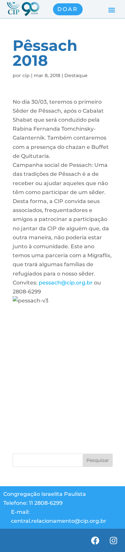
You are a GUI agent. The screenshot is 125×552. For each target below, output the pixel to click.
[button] (111, 10)
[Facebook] (95, 540)
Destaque (76, 75)
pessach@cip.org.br (66, 282)
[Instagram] (113, 540)
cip (26, 75)
